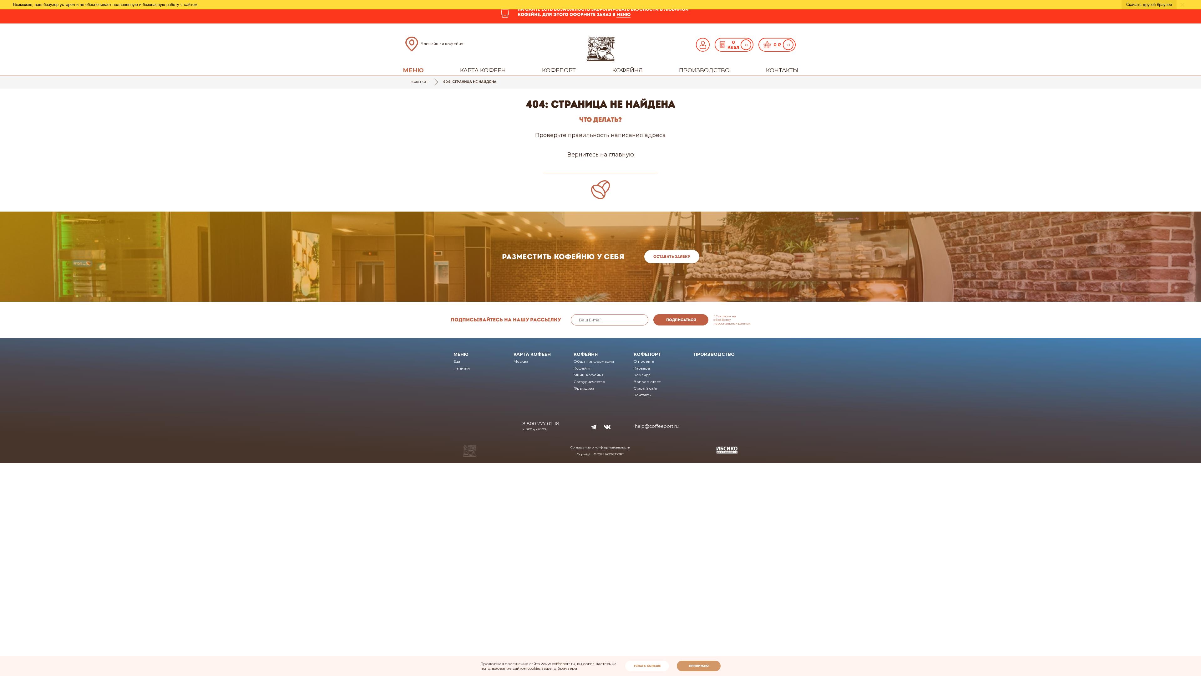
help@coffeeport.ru (657, 426)
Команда (642, 375)
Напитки (462, 368)
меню (623, 14)
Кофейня (627, 70)
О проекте (644, 361)
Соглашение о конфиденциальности (600, 447)
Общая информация (594, 361)
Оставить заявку (671, 256)
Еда (457, 361)
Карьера (642, 368)
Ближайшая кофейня (442, 43)
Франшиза (584, 388)
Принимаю (699, 666)
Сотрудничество (589, 382)
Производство (704, 70)
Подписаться (681, 319)
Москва (521, 361)
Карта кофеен (483, 70)
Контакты (782, 70)
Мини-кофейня (589, 375)
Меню (413, 70)
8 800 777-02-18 (540, 424)
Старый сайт (645, 388)
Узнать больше (647, 666)
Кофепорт (559, 70)
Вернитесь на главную (600, 154)
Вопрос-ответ (647, 382)
